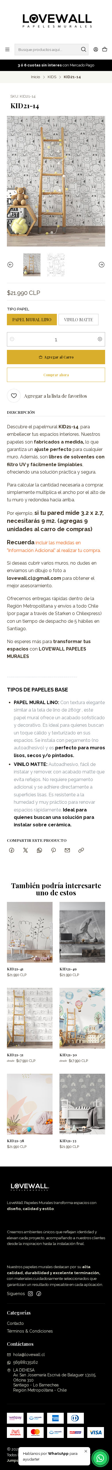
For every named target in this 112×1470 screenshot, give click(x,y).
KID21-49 (68, 968)
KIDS (52, 77)
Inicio (35, 77)
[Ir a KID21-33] (82, 1104)
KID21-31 (15, 1054)
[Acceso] (96, 49)
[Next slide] (100, 264)
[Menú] (7, 49)
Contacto (15, 1323)
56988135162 (25, 1362)
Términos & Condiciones (30, 1331)
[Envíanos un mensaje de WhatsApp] (100, 1458)
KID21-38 (15, 1140)
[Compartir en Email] (67, 851)
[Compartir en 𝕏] (25, 851)
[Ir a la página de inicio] (56, 21)
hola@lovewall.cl (29, 1354)
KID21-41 (15, 968)
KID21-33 (67, 1140)
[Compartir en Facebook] (11, 851)
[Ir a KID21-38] (30, 1104)
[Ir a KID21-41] (30, 932)
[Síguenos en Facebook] (39, 1293)
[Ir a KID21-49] (82, 932)
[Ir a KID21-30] (82, 1018)
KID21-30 (68, 1054)
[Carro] (105, 49)
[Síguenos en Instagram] (30, 1293)
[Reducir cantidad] (12, 339)
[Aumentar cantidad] (100, 339)
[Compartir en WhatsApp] (39, 851)
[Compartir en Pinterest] (53, 851)
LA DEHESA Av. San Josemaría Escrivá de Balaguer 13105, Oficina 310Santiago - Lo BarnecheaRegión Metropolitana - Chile (54, 1380)
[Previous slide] (11, 264)
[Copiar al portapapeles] (81, 851)
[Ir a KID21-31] (30, 1018)
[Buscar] (83, 49)
